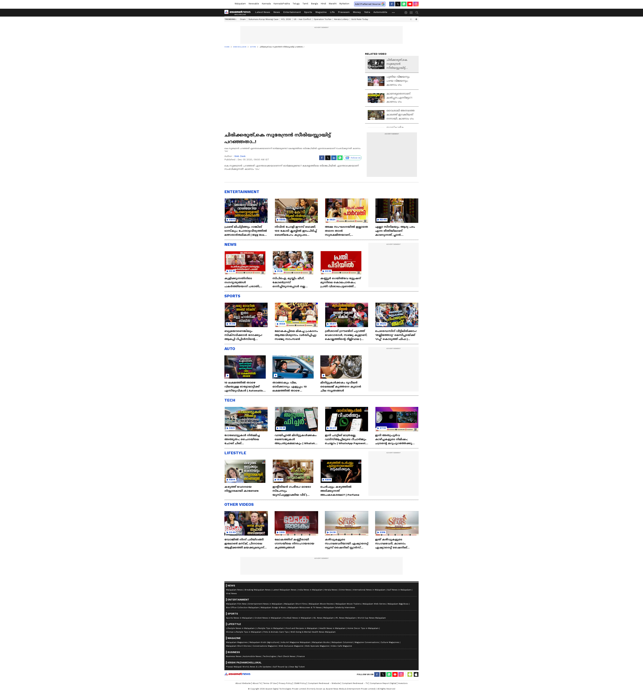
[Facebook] (392, 4)
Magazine (321, 12)
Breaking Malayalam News (258, 590)
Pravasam (344, 12)
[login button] (407, 12)
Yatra (367, 12)
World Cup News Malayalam (372, 618)
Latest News (262, 12)
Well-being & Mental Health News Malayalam (313, 632)
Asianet (237, 674)
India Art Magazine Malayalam (295, 642)
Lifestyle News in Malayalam (240, 628)
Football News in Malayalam (297, 618)
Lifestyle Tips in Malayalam (270, 628)
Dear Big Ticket (297, 667)
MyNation (344, 3)
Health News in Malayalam (332, 628)
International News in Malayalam (369, 590)
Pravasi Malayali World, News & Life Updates (248, 667)
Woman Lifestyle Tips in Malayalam (244, 632)
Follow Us (356, 158)
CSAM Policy (300, 683)
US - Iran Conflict (302, 19)
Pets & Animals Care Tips (276, 632)
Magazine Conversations (367, 642)
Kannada (266, 3)
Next (416, 19)
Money (357, 12)
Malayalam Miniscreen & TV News (305, 607)
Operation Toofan (322, 19)
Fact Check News (286, 656)
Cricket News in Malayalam (268, 618)
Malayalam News (234, 590)
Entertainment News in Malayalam (265, 604)
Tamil (305, 3)
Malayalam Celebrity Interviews (339, 607)
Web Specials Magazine (317, 646)
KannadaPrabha (281, 3)
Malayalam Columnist (342, 642)
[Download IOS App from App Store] (416, 674)
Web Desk (239, 156)
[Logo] (238, 12)
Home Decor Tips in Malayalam (363, 628)
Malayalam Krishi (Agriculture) (264, 642)
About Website (243, 683)
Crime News (345, 590)
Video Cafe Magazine (341, 646)
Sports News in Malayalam (239, 618)
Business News (233, 656)
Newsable (253, 3)
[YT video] (410, 4)
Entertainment (292, 12)
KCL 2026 (286, 19)
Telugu (296, 3)
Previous (411, 19)
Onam (243, 19)
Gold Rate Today (359, 19)
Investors (403, 683)
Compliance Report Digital (383, 683)
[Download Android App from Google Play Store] (410, 674)
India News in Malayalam (310, 590)
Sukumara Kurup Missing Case (263, 19)
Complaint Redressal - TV (355, 683)
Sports (308, 12)
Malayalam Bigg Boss (398, 604)
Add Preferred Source (367, 4)
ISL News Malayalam (323, 618)
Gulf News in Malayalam (399, 590)
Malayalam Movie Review (321, 604)
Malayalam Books (321, 642)
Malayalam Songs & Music (273, 607)
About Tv (257, 683)
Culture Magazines (390, 642)
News (276, 12)
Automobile (380, 12)
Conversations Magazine (265, 646)
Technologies (269, 656)
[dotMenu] (393, 12)
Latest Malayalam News (284, 590)
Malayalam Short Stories (238, 646)
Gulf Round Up (280, 667)
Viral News (231, 593)
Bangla (314, 3)
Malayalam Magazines (237, 642)
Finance (301, 656)
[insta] (416, 4)
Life (332, 12)
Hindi (323, 3)
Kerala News (331, 590)
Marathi (333, 3)
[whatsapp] (404, 4)
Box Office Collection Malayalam (242, 607)
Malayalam (240, 3)
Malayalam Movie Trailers (348, 604)
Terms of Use (270, 683)
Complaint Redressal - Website (324, 683)
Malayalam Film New (236, 604)
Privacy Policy (285, 683)
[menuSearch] (417, 12)
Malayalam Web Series (374, 604)
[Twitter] (398, 4)
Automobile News (252, 656)
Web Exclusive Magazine (291, 646)
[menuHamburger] (411, 12)
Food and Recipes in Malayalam (301, 628)
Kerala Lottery (341, 19)
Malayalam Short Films (295, 604)
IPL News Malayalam (346, 618)
